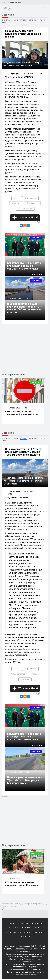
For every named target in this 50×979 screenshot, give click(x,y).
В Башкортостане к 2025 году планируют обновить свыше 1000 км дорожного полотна (24, 308)
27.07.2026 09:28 (13, 879)
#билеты (16, 203)
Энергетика (6, 20)
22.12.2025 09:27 (29, 73)
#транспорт (30, 198)
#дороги (35, 674)
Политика (23, 923)
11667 (27, 258)
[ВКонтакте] (21, 225)
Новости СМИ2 (8, 797)
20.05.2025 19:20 (15, 298)
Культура (27, 928)
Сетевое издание (22, 949)
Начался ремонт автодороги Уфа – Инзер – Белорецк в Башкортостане (24, 780)
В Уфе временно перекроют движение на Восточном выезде (21, 413)
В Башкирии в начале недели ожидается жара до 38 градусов (21, 883)
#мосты (25, 679)
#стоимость (32, 203)
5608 (25, 408)
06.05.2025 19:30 (15, 772)
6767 (27, 772)
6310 (25, 879)
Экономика (36, 923)
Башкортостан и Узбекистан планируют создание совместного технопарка (24, 265)
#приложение (25, 208)
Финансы (15, 20)
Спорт (38, 928)
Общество (35, 382)
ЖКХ (44, 20)
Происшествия (13, 932)
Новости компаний (34, 932)
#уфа (16, 198)
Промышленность (35, 20)
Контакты (25, 937)
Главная (12, 923)
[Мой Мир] (28, 225)
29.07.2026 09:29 (13, 408)
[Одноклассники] (25, 225)
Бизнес (4, 22)
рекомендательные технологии (25, 974)
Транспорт (23, 20)
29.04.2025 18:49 (15, 258)
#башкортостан (18, 674)
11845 (27, 728)
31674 (27, 298)
